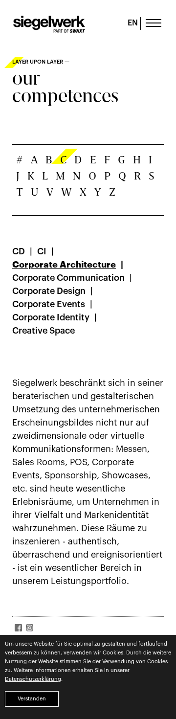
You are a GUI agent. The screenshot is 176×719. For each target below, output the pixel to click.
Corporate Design (49, 291)
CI (41, 251)
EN (133, 23)
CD (18, 251)
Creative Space (43, 330)
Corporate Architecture (64, 264)
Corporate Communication (68, 277)
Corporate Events (48, 304)
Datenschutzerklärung (33, 679)
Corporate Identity (50, 317)
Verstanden (32, 698)
